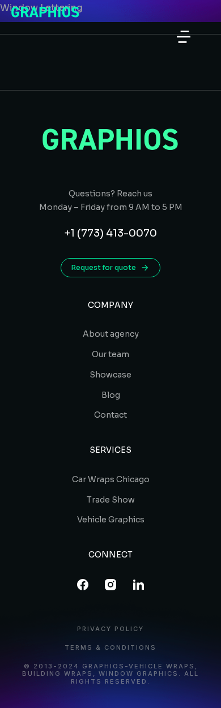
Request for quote (103, 267)
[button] (184, 37)
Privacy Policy (110, 629)
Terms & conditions (110, 647)
